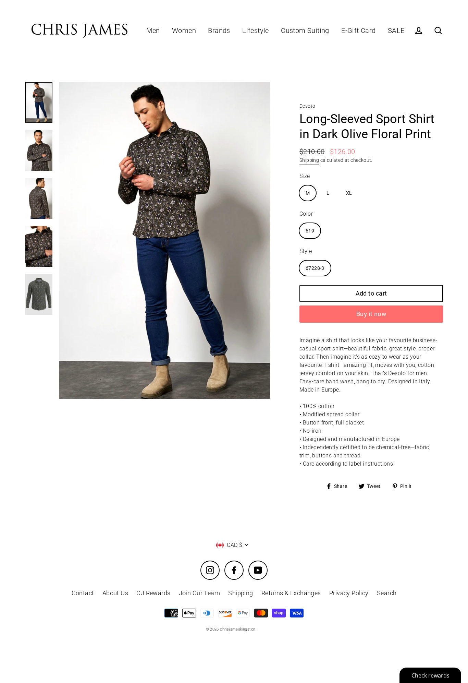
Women (184, 31)
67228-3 (315, 268)
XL (349, 193)
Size (304, 176)
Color (306, 214)
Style (305, 251)
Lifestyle (255, 31)
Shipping (309, 160)
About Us (115, 593)
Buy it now (371, 313)
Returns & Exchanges (291, 593)
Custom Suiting (305, 31)
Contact (83, 593)
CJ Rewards (153, 593)
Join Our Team (199, 593)
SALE (396, 31)
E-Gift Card (358, 31)
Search (386, 593)
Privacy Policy (349, 593)
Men (153, 31)
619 (310, 230)
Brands (219, 31)
